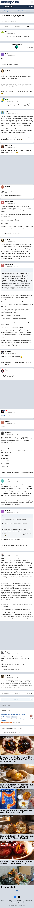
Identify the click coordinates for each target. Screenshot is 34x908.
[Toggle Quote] (3, 270)
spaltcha (8, 351)
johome (7, 510)
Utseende (9, 900)
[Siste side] (32, 26)
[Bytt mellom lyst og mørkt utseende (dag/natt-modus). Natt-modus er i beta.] (23, 902)
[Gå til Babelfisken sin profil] (2, 202)
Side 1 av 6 (17, 26)
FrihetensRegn (6, 719)
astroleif (7, 480)
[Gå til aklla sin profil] (2, 100)
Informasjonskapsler (15, 902)
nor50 (4, 20)
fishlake (7, 70)
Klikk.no (23, 904)
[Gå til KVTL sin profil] (2, 411)
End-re (7, 554)
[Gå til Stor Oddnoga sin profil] (2, 146)
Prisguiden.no (14, 21)
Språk (3, 900)
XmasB (7, 370)
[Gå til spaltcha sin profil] (2, 352)
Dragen (7, 652)
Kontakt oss (29, 900)
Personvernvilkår (19, 900)
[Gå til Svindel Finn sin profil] (31, 716)
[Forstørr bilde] (2, 93)
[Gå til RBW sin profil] (2, 54)
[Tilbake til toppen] (17, 891)
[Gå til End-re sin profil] (2, 555)
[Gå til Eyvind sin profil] (2, 112)
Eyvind (7, 112)
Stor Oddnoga (9, 145)
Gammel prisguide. (6, 415)
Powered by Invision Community (17, 905)
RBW (6, 53)
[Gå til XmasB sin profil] (2, 371)
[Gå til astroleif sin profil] (2, 481)
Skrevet (11, 33)
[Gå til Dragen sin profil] (2, 652)
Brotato (7, 186)
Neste (28, 26)
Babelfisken (9, 201)
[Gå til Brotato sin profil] (2, 187)
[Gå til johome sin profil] (2, 511)
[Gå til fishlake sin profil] (2, 71)
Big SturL (8, 432)
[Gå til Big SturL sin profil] (2, 433)
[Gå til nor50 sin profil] (2, 32)
